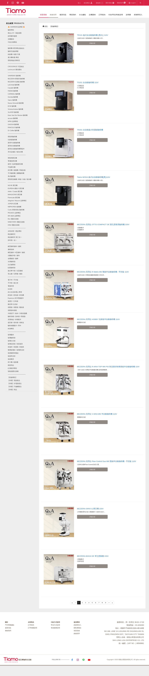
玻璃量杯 (11, 335)
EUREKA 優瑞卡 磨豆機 (16, 188)
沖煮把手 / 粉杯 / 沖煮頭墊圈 (17, 313)
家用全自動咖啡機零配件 (16, 149)
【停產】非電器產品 (14, 383)
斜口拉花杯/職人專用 (15, 292)
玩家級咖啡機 (12, 140)
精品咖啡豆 (11, 234)
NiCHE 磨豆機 (12, 185)
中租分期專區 (12, 42)
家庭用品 (11, 365)
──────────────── (17, 72)
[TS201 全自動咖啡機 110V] (59, 96)
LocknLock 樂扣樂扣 (15, 69)
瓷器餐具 (11, 359)
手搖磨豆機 (11, 167)
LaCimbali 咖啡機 (13, 85)
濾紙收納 (11, 249)
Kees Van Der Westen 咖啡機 (17, 115)
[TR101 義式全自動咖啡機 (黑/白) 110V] (59, 48)
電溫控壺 (11, 286)
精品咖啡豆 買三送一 (15, 237)
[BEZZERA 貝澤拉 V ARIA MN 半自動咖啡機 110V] (59, 427)
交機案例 (92, 15)
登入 (79, 3)
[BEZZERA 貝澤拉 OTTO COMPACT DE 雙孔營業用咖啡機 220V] (59, 238)
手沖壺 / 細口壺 (13, 283)
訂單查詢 (102, 15)
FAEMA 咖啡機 (13, 91)
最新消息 (63, 15)
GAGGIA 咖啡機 (13, 124)
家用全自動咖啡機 (14, 146)
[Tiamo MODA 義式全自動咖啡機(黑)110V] (59, 190)
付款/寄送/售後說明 (115, 15)
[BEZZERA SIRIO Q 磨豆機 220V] (59, 522)
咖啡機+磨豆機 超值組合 (16, 48)
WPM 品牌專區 (13, 121)
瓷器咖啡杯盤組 (13, 353)
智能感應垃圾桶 (13, 371)
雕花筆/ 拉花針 (13, 304)
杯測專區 (11, 328)
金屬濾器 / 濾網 (13, 258)
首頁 (46, 26)
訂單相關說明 (32, 628)
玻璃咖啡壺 (11, 338)
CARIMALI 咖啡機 (14, 94)
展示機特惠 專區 (13, 57)
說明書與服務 (12, 36)
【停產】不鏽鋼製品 (14, 386)
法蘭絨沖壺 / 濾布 (14, 255)
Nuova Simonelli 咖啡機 (16, 103)
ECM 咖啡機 (12, 106)
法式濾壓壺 (11, 264)
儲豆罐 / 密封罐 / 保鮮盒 (16, 322)
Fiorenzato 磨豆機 (14, 197)
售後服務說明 (55, 628)
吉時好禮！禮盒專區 (14, 231)
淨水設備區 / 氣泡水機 (15, 152)
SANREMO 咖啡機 (14, 75)
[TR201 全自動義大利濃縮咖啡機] (59, 143)
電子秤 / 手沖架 (13, 280)
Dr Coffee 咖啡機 (13, 130)
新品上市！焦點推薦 (14, 33)
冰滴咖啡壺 (11, 261)
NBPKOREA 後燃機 (14, 207)
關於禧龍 (109, 3)
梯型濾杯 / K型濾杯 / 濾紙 (16, 252)
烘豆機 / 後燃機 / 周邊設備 (16, 170)
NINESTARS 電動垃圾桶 (16, 222)
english (133, 3)
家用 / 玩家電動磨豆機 (15, 164)
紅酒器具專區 (12, 368)
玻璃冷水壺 (11, 341)
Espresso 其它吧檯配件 (16, 298)
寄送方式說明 (55, 625)
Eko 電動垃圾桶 (13, 219)
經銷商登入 (138, 15)
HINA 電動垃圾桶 (13, 225)
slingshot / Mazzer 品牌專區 (17, 200)
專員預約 (72, 15)
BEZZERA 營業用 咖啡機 (16, 79)
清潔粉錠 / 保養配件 (14, 319)
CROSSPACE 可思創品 (16, 66)
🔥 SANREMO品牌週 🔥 (16, 27)
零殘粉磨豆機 (12, 161)
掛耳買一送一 (12, 240)
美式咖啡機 (11, 176)
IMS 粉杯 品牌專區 (14, 216)
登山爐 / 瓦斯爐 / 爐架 (15, 274)
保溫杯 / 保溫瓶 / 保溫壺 (16, 347)
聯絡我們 (120, 3)
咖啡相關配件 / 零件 (14, 325)
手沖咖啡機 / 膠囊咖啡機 (16, 173)
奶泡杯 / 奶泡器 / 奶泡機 (16, 295)
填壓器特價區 (12, 310)
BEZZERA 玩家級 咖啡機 (16, 82)
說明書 (128, 15)
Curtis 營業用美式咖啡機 (16, 210)
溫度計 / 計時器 (13, 301)
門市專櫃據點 (9, 625)
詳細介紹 (92, 43)
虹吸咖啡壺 (11, 268)
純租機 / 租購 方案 (14, 54)
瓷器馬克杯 (11, 356)
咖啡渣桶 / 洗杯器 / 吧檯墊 (16, 316)
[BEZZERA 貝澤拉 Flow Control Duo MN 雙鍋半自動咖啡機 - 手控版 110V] (59, 474)
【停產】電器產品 (14, 380)
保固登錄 (43, 15)
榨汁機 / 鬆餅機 (13, 362)
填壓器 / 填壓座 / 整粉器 (16, 307)
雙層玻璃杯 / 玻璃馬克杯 (16, 350)
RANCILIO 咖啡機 (14, 127)
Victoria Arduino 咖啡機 (15, 109)
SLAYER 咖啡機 (13, 112)
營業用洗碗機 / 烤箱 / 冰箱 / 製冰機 (19, 179)
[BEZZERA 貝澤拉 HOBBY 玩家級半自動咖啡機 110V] (59, 332)
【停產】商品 (12, 389)
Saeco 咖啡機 (12, 100)
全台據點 (82, 15)
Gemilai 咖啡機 (13, 97)
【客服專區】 (12, 377)
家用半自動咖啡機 (14, 143)
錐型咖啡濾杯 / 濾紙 (14, 246)
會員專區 (87, 3)
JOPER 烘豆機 (13, 204)
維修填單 (53, 15)
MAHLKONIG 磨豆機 (15, 194)
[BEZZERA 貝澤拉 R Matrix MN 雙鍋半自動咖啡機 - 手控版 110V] (59, 285)
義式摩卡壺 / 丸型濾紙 (15, 271)
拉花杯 (10, 289)
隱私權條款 (77, 628)
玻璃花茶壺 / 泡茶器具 (15, 344)
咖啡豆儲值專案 (13, 51)
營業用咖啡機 (12, 136)
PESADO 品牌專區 (14, 213)
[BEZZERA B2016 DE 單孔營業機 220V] (59, 569)
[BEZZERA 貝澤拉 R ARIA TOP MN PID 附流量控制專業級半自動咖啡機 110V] (59, 380)
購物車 (99, 3)
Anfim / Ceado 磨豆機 (15, 191)
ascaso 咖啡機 (13, 118)
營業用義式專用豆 (14, 60)
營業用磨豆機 (12, 158)
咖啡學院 (11, 30)
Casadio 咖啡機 (13, 88)
